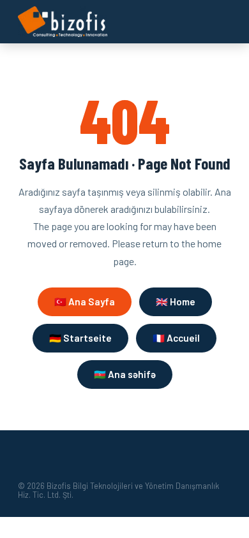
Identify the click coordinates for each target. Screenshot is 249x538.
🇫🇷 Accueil (176, 338)
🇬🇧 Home (175, 301)
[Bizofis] (62, 21)
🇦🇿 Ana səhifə (125, 374)
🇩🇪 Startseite (80, 338)
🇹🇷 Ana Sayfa (84, 301)
